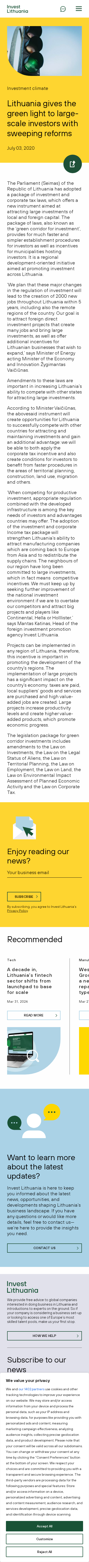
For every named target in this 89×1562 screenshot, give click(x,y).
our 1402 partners (31, 1389)
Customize (44, 1539)
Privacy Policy (17, 911)
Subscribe (24, 897)
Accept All (44, 1526)
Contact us (44, 1248)
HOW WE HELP (44, 1336)
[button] (79, 8)
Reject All (44, 1552)
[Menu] (62, 8)
